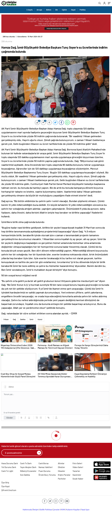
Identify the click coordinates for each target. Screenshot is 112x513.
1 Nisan (6, 317)
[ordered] (37, 415)
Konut (40, 317)
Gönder (9, 415)
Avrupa (39, 10)
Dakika (22, 317)
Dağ (14, 317)
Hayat (73, 10)
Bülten (48, 10)
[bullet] (41, 415)
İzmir (31, 317)
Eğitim (64, 10)
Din (56, 10)
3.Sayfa (29, 10)
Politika (83, 10)
